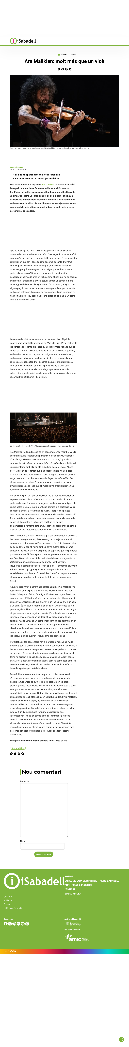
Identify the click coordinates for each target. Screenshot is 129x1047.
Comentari (25, 781)
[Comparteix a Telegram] (70, 70)
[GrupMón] (64, 951)
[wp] (27, 925)
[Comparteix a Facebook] (62, 70)
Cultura (64, 54)
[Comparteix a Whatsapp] (66, 70)
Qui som (8, 896)
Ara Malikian (47, 184)
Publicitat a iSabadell (79, 885)
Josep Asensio (16, 167)
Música (73, 54)
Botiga (68, 876)
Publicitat (8, 900)
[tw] (10, 925)
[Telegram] (19, 925)
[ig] (14, 925)
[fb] (6, 925)
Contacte (8, 904)
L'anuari (69, 889)
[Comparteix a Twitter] (59, 70)
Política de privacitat (13, 908)
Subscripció (72, 893)
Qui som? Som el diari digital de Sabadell (91, 880)
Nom (23, 841)
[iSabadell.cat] (18, 45)
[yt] (23, 925)
